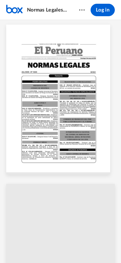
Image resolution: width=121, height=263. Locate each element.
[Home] (14, 10)
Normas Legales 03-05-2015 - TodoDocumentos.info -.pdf (47, 9)
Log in (103, 9)
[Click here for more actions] (82, 10)
